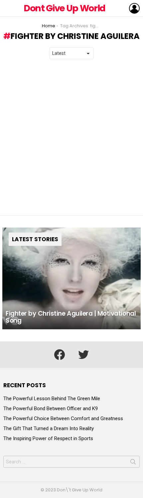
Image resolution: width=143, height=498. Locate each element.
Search (133, 463)
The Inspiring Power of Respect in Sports (48, 438)
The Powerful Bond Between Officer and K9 (50, 409)
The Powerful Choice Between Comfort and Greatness (63, 418)
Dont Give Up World (64, 8)
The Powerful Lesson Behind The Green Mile (51, 399)
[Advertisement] (71, 137)
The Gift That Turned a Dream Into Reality (48, 428)
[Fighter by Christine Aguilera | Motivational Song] (71, 278)
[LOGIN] (134, 8)
